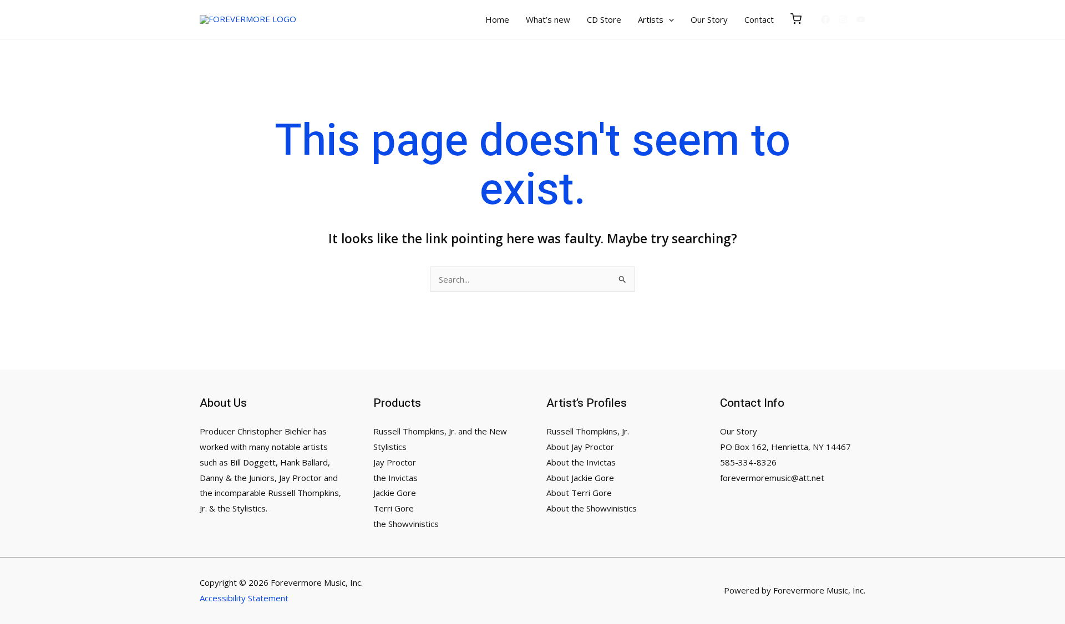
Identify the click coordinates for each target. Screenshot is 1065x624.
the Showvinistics (406, 523)
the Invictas (395, 477)
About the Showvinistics (591, 508)
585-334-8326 (748, 462)
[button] (668, 19)
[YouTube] (860, 19)
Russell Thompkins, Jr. (587, 431)
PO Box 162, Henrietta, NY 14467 (785, 446)
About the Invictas (581, 462)
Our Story (738, 431)
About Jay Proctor (580, 446)
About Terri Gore (579, 492)
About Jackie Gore (580, 477)
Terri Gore (393, 508)
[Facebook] (825, 19)
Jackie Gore (394, 492)
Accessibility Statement (244, 597)
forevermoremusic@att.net (772, 477)
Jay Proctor (394, 462)
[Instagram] (843, 19)
